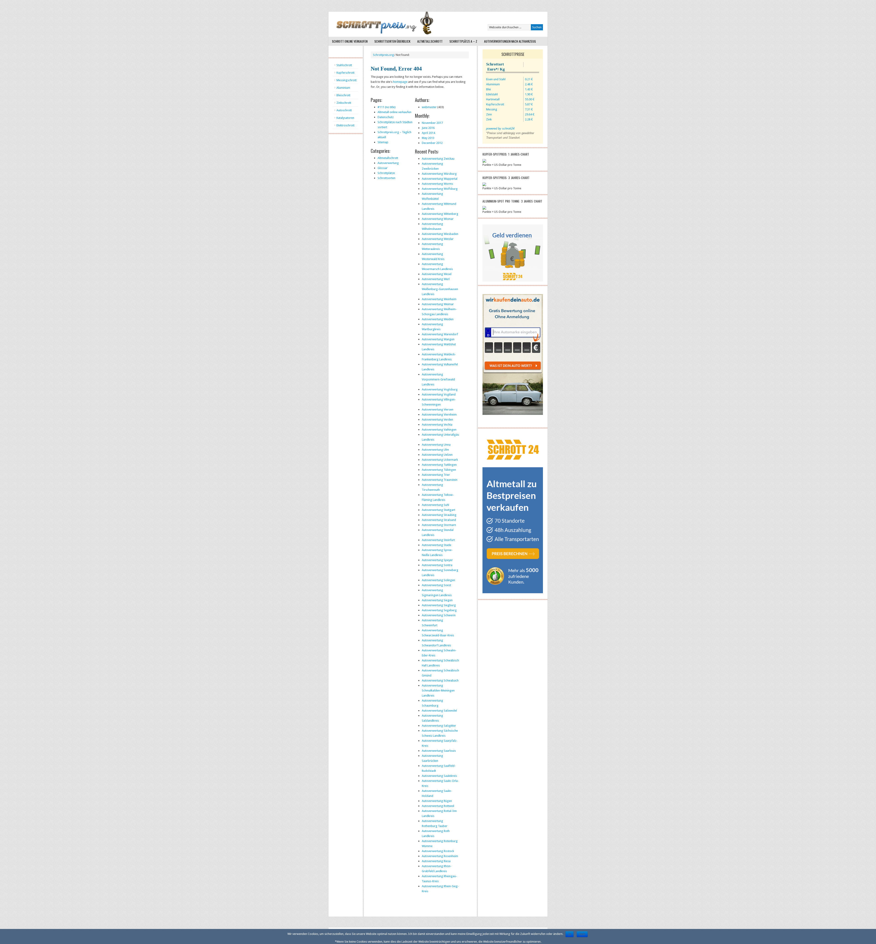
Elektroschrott (345, 125)
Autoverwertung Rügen (437, 801)
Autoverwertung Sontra (437, 565)
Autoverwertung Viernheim (439, 414)
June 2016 (428, 128)
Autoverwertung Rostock (438, 851)
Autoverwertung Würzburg (439, 173)
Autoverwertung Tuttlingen (439, 464)
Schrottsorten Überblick (392, 41)
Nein (582, 934)
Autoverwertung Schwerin (439, 615)
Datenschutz (386, 117)
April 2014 (428, 133)
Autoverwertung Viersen (437, 409)
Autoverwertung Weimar (438, 304)
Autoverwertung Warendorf (440, 334)
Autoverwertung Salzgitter (439, 725)
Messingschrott (346, 80)
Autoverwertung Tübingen (439, 469)
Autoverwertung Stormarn (439, 525)
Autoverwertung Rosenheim (440, 856)
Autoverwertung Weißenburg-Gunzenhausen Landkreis (440, 289)
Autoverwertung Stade (436, 545)
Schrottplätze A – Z (463, 41)
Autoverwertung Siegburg (439, 605)
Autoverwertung (388, 163)
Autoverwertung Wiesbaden (440, 234)
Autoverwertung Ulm (435, 449)
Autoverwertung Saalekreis (439, 776)
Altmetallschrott (430, 41)
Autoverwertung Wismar (438, 219)
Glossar (383, 168)
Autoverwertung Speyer (437, 560)
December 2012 (432, 143)
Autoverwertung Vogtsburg (440, 389)
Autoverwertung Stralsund (439, 520)
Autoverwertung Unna (436, 444)
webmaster (429, 107)
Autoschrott (344, 110)
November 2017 (432, 123)
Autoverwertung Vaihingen (439, 429)
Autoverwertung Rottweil (438, 806)
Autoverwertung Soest (436, 585)
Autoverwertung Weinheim (439, 299)
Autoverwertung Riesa (436, 861)
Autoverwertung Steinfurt (438, 540)
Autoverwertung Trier (436, 474)
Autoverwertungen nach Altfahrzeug (510, 41)
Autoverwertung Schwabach (440, 680)
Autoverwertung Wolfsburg (440, 188)
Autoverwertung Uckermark (440, 459)
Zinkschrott (343, 102)
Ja (569, 934)
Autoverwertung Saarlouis (439, 750)
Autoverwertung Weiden (438, 319)
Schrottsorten (386, 178)
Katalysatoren (345, 118)
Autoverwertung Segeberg (439, 610)
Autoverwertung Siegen (437, 600)
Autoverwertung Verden (437, 419)
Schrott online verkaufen (350, 41)
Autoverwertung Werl (436, 279)
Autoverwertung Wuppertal (439, 178)
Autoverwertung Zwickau (438, 158)
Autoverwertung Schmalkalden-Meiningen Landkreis (438, 690)
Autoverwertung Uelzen (437, 454)
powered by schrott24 (500, 128)
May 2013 (428, 138)
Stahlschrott (344, 65)
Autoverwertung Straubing (439, 515)
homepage (400, 81)
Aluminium (343, 87)
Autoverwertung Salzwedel (439, 710)
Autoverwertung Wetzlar (438, 239)
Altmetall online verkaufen (394, 112)
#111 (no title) (387, 107)
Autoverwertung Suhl (435, 505)
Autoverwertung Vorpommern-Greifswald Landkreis (438, 379)
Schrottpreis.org (383, 55)
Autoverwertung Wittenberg (440, 214)
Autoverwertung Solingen (438, 580)
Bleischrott (343, 95)
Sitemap (383, 142)
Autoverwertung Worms (437, 183)
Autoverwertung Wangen (438, 339)
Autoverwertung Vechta (437, 424)
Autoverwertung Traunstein (439, 479)
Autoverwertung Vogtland (439, 394)
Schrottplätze (386, 173)
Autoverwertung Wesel (436, 274)
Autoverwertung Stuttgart (438, 510)
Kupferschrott (345, 72)
